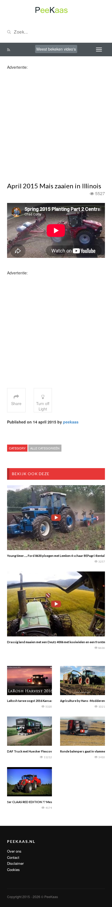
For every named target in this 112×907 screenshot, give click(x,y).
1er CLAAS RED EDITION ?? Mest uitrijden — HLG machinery (49, 802)
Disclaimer (15, 863)
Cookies (13, 869)
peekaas (71, 422)
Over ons (14, 851)
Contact (13, 857)
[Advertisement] (56, 125)
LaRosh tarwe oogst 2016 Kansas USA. (33, 700)
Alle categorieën (45, 448)
